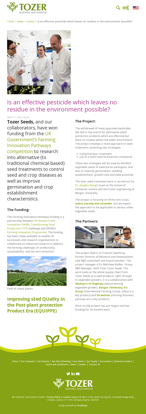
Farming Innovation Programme (27, 232)
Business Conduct (123, 361)
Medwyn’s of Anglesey (89, 283)
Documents (105, 361)
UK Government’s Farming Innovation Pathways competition (31, 142)
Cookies (67, 397)
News (73, 364)
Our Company (28, 361)
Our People (91, 361)
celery (79, 203)
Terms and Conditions (56, 364)
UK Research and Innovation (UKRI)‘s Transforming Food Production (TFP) (31, 224)
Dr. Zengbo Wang (86, 185)
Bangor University (110, 287)
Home (15, 361)
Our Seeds (79, 361)
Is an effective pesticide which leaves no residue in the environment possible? (62, 105)
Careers (82, 364)
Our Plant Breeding (61, 361)
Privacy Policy (53, 397)
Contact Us (94, 364)
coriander (106, 203)
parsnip (89, 203)
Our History (43, 361)
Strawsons (103, 295)
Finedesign (82, 405)
